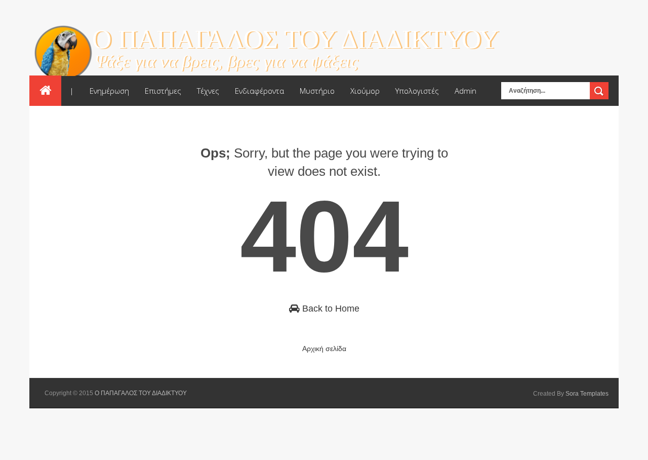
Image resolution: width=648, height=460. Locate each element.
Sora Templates (587, 393)
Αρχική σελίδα (324, 348)
